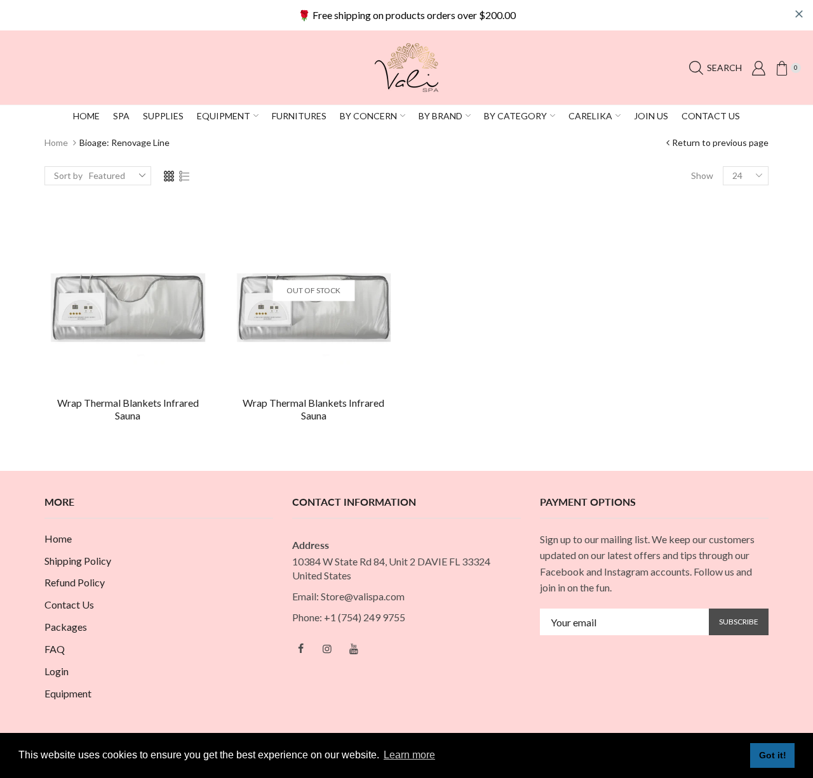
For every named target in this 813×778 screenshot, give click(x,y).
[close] (799, 14)
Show (702, 175)
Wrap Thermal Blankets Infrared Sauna (128, 409)
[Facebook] (300, 648)
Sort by (68, 175)
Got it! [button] (772, 755)
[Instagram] (327, 648)
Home (56, 142)
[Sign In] (758, 67)
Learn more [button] (409, 754)
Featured (107, 175)
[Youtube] (354, 648)
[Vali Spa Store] (406, 66)
